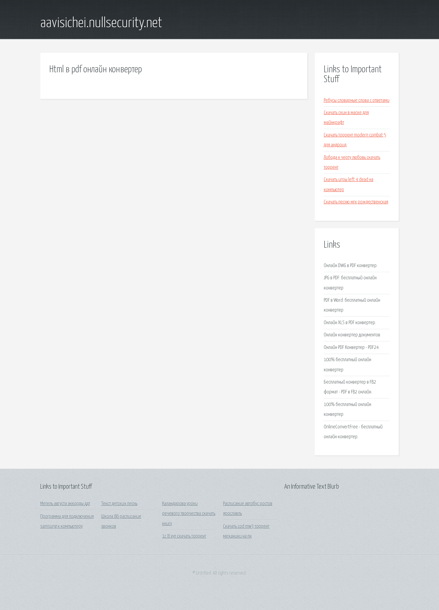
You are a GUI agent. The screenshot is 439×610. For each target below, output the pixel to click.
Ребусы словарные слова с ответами (356, 100)
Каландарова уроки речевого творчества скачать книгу (188, 513)
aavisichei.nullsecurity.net (101, 23)
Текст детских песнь (119, 503)
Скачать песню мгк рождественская (356, 202)
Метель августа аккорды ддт (65, 503)
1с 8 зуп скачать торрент (184, 536)
